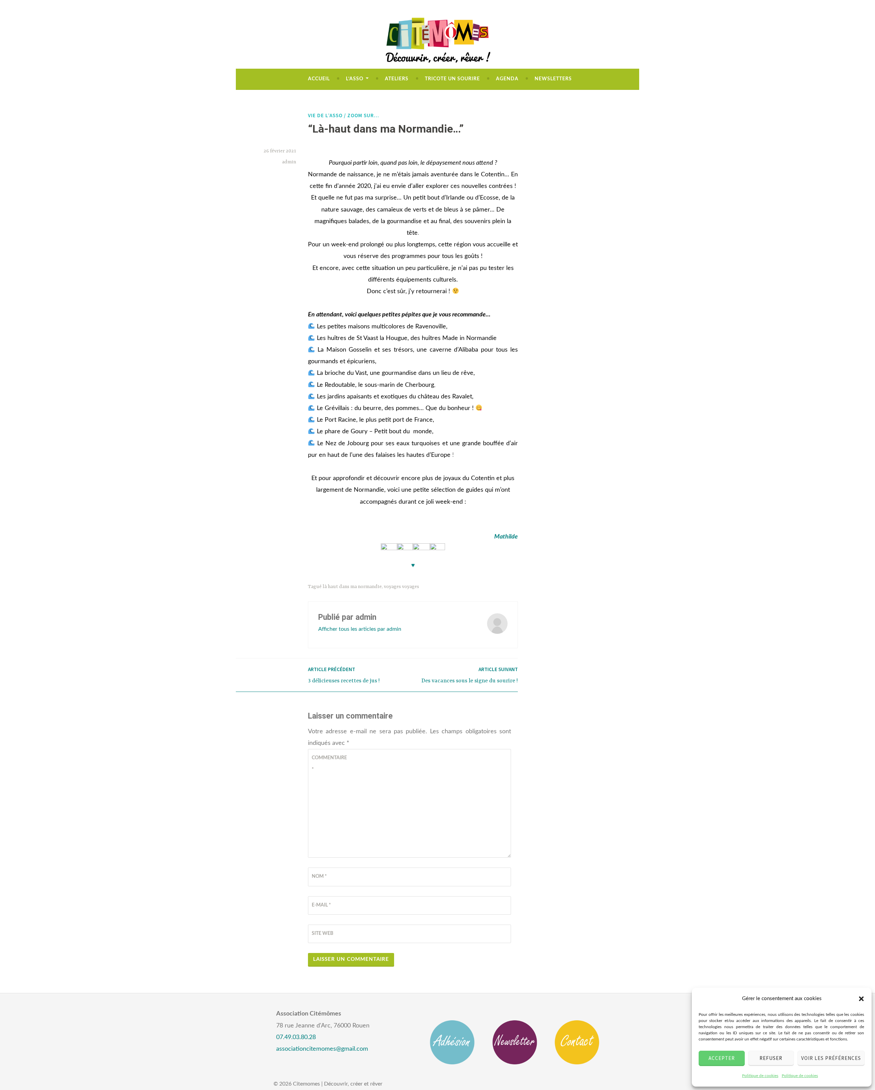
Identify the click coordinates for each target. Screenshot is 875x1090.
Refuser (770, 1058)
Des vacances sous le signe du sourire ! (469, 675)
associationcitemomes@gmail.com (322, 1049)
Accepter (722, 1058)
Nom (319, 876)
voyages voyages (401, 586)
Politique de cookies (760, 1076)
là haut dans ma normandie (352, 586)
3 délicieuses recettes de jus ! (344, 675)
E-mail (321, 905)
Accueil (319, 79)
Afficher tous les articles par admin (359, 629)
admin (289, 162)
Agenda (507, 79)
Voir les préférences (831, 1058)
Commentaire (328, 763)
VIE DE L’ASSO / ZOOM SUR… (343, 115)
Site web (322, 933)
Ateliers (396, 79)
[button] (861, 998)
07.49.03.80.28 (296, 1037)
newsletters (553, 79)
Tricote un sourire (452, 79)
